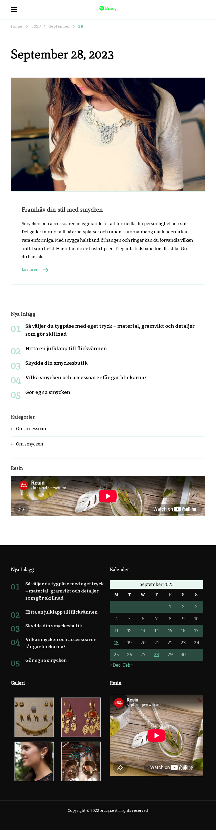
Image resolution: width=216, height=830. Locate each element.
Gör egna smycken (47, 392)
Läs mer (30, 269)
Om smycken (29, 444)
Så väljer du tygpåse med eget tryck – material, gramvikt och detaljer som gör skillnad (64, 591)
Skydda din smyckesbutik (56, 363)
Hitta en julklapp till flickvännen (66, 348)
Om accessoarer (32, 428)
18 (116, 643)
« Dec (115, 665)
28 (156, 654)
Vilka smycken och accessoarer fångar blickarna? (85, 377)
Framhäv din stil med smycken (62, 209)
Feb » (128, 665)
